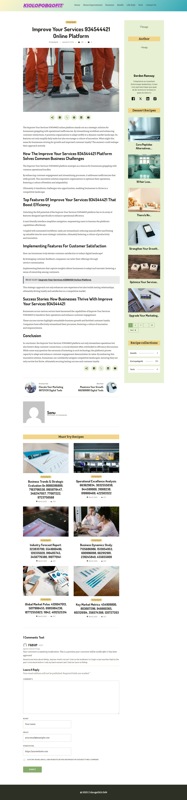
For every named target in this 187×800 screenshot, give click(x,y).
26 (152, 325)
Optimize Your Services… (144, 282)
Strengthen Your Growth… (144, 248)
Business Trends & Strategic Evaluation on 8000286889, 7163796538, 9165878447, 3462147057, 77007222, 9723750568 (45, 489)
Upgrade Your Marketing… (144, 315)
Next (132, 330)
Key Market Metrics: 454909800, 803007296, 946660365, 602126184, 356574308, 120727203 (96, 608)
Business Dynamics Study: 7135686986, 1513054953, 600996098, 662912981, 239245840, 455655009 (96, 551)
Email (26, 732)
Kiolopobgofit (71, 22)
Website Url (28, 746)
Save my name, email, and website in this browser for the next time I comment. (63, 760)
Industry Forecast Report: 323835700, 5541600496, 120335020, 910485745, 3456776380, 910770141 (46, 551)
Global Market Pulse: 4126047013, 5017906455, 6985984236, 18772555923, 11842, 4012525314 (46, 608)
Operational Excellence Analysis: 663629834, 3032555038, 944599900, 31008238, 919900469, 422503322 (96, 487)
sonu (51, 412)
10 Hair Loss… (144, 181)
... (146, 325)
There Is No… (144, 215)
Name (26, 719)
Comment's (28, 679)
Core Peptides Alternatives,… (144, 146)
